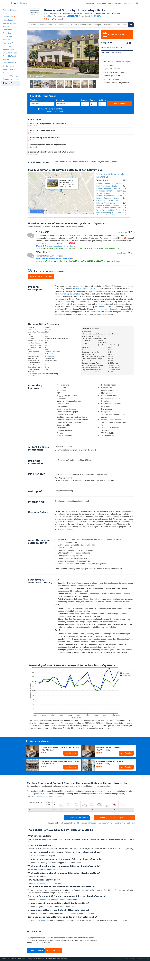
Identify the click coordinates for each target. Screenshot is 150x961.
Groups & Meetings (10, 79)
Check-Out (60, 100)
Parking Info (7, 46)
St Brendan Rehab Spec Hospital (109, 191)
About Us (12, 959)
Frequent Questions (10, 76)
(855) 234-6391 (62, 959)
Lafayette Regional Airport (84, 289)
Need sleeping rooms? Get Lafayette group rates (114, 817)
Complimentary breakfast (66, 409)
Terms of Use (21, 959)
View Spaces (50, 356)
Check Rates (53, 950)
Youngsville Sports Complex (69, 294)
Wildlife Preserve (103, 193)
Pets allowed (106, 401)
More (126, 3)
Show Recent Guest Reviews (41, 276)
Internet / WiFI (8, 50)
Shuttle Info (7, 36)
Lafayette (66, 13)
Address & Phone (10, 10)
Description (7, 30)
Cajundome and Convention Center (110, 200)
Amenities (7, 33)
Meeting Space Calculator (125, 823)
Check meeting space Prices (77, 817)
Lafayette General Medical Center (109, 184)
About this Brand (9, 56)
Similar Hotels (8, 66)
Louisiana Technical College (107, 205)
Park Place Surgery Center (106, 186)
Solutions (117, 3)
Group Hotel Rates (104, 3)
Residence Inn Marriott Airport (109, 761)
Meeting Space (9, 69)
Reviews (6, 26)
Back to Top (9, 83)
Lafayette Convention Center (107, 198)
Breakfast (6, 40)
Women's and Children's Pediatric (109, 210)
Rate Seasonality (9, 63)
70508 (75, 13)
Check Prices (8, 17)
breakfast (103, 307)
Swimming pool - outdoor (111, 420)
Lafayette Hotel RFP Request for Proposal (80, 823)
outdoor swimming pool (107, 309)
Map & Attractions (9, 23)
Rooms (84, 100)
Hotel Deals (90, 3)
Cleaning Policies (10, 53)
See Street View (37, 211)
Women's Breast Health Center (108, 208)
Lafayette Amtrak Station (105, 203)
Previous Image (34, 54)
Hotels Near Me (38, 959)
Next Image (92, 54)
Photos (5, 13)
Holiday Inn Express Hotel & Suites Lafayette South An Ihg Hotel (61, 747)
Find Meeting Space (105, 823)
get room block (43, 920)
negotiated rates (43, 796)
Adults (92, 100)
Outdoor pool (32, 374)
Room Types (8, 20)
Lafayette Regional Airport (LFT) (108, 188)
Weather (6, 73)
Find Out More (36, 950)
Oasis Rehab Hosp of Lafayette (108, 213)
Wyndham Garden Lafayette (108, 747)
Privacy (29, 959)
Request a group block (54, 111)
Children (102, 100)
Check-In (33, 100)
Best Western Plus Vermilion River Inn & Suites (61, 761)
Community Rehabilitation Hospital (110, 215)
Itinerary (6, 59)
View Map (48, 16)
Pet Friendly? (8, 43)
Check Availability (119, 104)
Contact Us (5, 959)
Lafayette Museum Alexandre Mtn (109, 196)
